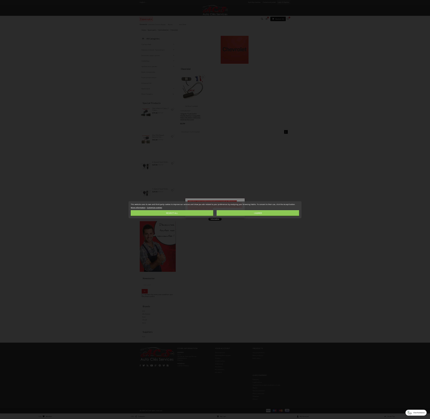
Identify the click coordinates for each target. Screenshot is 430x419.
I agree (258, 213)
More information (138, 207)
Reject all (172, 213)
